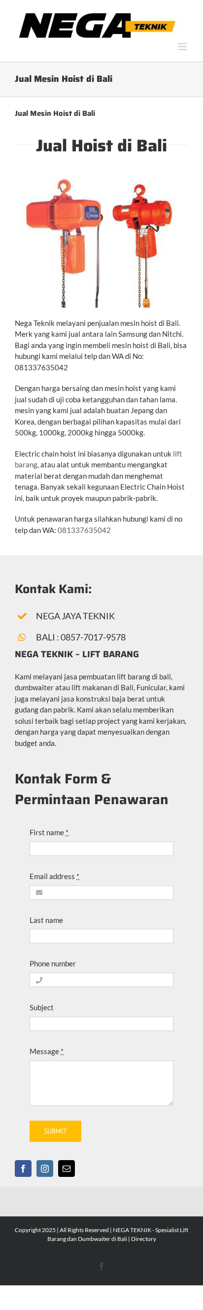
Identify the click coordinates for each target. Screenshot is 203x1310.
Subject (42, 1007)
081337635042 (84, 530)
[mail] (66, 1168)
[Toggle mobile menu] (183, 46)
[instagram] (44, 1168)
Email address (54, 876)
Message (47, 1051)
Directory (143, 1238)
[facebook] (23, 1168)
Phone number (53, 963)
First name (49, 832)
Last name (46, 920)
